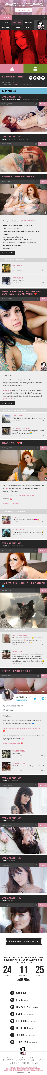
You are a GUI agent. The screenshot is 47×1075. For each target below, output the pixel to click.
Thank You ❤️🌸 (12, 443)
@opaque (8, 399)
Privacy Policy (24, 1067)
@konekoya (27, 221)
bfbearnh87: (19, 530)
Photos (5, 28)
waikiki (14, 860)
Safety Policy (32, 1067)
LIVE (35, 1063)
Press (26, 1063)
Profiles (17, 22)
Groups (28, 22)
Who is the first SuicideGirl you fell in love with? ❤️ (21, 292)
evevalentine (12, 76)
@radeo (7, 390)
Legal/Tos (12, 1067)
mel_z (13, 900)
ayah (13, 820)
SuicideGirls (41, 22)
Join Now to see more (23, 941)
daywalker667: (20, 635)
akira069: (17, 416)
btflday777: (19, 763)
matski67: (17, 265)
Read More (7, 253)
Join (6, 22)
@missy (7, 503)
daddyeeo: (18, 651)
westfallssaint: (21, 428)
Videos (17, 28)
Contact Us (27, 1071)
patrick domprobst (19, 139)
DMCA (18, 1067)
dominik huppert (30, 99)
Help (41, 1060)
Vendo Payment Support (37, 1071)
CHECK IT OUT (27, 496)
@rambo (15, 503)
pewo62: (16, 517)
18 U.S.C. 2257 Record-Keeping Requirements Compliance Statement (23, 1069)
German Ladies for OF (17, 671)
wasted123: (18, 751)
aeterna (14, 781)
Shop (28, 28)
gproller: (18, 278)
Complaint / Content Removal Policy (13, 1071)
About (14, 1063)
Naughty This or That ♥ (18, 176)
